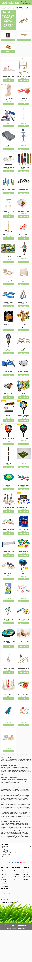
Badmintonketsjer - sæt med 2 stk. (8, 348)
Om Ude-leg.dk (16, 871)
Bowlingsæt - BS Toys (23, 234)
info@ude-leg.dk (6, 899)
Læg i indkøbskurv (9, 80)
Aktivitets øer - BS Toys (24, 551)
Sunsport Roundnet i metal (23, 371)
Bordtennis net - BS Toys (8, 551)
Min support (25, 879)
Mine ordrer (25, 871)
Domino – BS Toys (8, 280)
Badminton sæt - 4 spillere (8, 167)
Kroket (24, 40)
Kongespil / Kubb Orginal (8, 76)
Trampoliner (5, 846)
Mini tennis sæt (8, 371)
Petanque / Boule (8, 40)
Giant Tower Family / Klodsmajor (8, 99)
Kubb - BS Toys (8, 747)
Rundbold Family (23, 98)
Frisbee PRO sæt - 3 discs (8, 324)
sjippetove (8, 833)
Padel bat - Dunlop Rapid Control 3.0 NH (23, 416)
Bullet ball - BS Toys (8, 573)
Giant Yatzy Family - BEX (24, 641)
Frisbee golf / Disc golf (23, 144)
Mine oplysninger (26, 876)
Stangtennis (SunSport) (23, 122)
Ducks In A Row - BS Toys (23, 485)
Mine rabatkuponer (27, 878)
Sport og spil (5, 851)
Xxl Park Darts (8, 485)
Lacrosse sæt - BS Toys (8, 619)
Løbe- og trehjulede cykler (5, 885)
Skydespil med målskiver (8, 529)
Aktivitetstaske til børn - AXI (23, 507)
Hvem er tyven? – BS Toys (23, 668)
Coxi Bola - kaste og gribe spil (23, 256)
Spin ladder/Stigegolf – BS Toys (8, 212)
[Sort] (22, 327)
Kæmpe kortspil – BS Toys (23, 211)
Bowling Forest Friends (8, 393)
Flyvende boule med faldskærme (24, 574)
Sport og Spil (4, 878)
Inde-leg (4, 855)
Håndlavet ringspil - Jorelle (23, 462)
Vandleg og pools (6, 854)
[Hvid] (24, 327)
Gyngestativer (4, 879)
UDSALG (4, 858)
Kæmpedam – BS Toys (23, 189)
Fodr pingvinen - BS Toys (8, 597)
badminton (3, 833)
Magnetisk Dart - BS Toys (23, 694)
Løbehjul (3, 876)
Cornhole (8, 51)
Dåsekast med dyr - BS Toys (23, 302)
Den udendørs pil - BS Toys (23, 619)
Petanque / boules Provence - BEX (8, 144)
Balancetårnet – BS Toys (8, 234)
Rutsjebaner (4, 883)
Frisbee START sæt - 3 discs (23, 529)
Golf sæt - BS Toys (23, 597)
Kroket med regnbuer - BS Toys (23, 348)
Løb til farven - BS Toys (23, 721)
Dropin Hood (8, 122)
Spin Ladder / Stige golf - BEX (23, 76)
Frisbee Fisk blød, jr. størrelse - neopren (8, 642)
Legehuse (5, 849)
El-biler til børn (5, 881)
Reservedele (5, 856)
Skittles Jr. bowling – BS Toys (8, 189)
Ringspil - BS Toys (8, 694)
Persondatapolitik (16, 876)
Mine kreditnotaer (26, 872)
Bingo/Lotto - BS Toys (8, 302)
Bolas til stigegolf (23, 324)
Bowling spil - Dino (23, 393)
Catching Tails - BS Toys (23, 167)
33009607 (5, 901)
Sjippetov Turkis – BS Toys (8, 668)
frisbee (26, 832)
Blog (13, 879)
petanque (23, 832)
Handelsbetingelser (16, 872)
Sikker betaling (16, 874)
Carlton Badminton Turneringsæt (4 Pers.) (8, 416)
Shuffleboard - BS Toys (8, 721)
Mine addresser (26, 874)
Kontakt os (15, 878)
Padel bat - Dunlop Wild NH (23, 438)
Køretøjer (5, 847)
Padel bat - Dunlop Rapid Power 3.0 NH (8, 439)
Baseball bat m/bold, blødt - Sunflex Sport (8, 462)
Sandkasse (4, 874)
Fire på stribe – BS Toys (23, 280)
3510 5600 (5, 897)
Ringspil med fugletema (8, 507)
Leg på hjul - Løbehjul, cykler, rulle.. (10, 852)
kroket (19, 832)
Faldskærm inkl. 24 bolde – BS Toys (8, 257)
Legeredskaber (6, 850)
